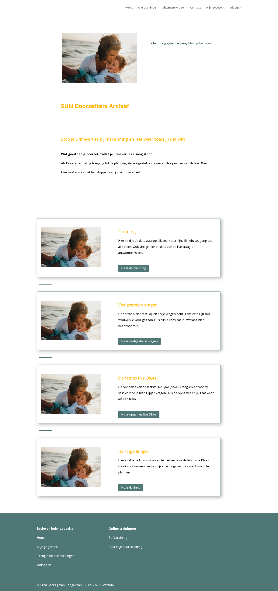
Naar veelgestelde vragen (139, 341)
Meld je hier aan (199, 43)
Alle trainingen (148, 7)
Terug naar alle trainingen (56, 556)
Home (129, 7)
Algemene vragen (173, 7)
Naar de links (130, 487)
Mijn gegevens (215, 7)
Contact (195, 7)
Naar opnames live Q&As (138, 414)
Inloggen (235, 7)
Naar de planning (133, 268)
